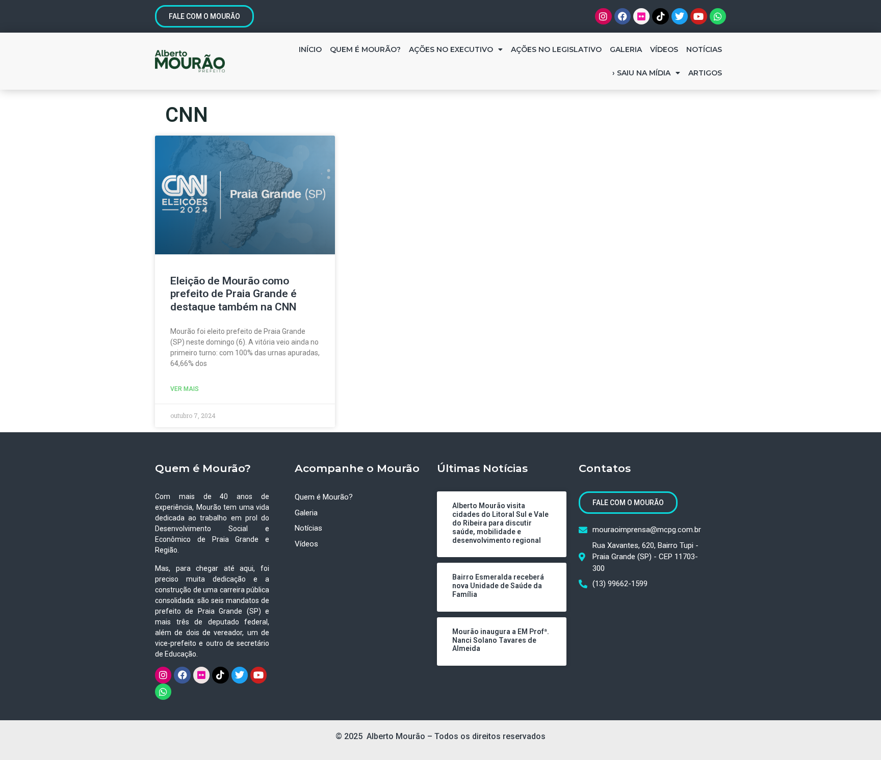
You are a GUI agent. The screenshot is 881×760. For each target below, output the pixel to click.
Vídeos (664, 49)
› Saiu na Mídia (641, 72)
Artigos (705, 72)
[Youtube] (698, 16)
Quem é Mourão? (365, 49)
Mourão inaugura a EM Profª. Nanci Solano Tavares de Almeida (500, 640)
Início (310, 49)
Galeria (626, 49)
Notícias (704, 49)
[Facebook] (622, 16)
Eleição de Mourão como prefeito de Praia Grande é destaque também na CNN (233, 293)
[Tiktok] (660, 16)
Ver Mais (184, 388)
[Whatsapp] (718, 16)
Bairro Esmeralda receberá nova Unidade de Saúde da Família (498, 585)
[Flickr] (641, 16)
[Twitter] (679, 16)
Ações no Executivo (451, 49)
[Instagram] (603, 16)
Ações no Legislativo (556, 49)
